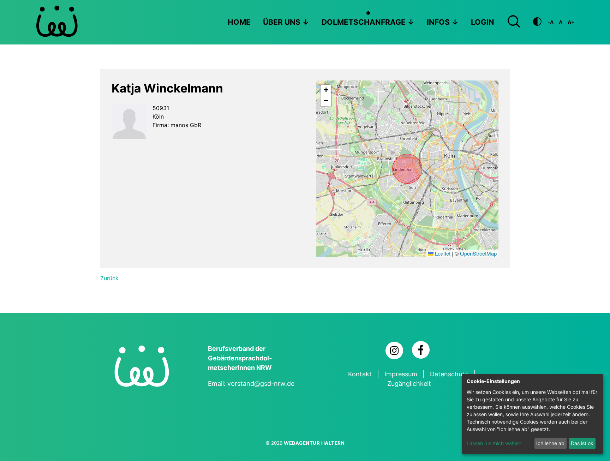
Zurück (109, 278)
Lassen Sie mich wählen (494, 443)
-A (551, 22)
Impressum (400, 374)
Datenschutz (449, 374)
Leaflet (441, 253)
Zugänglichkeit (409, 383)
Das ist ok (582, 443)
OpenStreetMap (478, 253)
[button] (326, 90)
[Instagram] (394, 350)
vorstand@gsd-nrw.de (260, 383)
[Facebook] (421, 350)
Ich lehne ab (550, 443)
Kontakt (360, 374)
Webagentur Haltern (314, 443)
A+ (571, 22)
